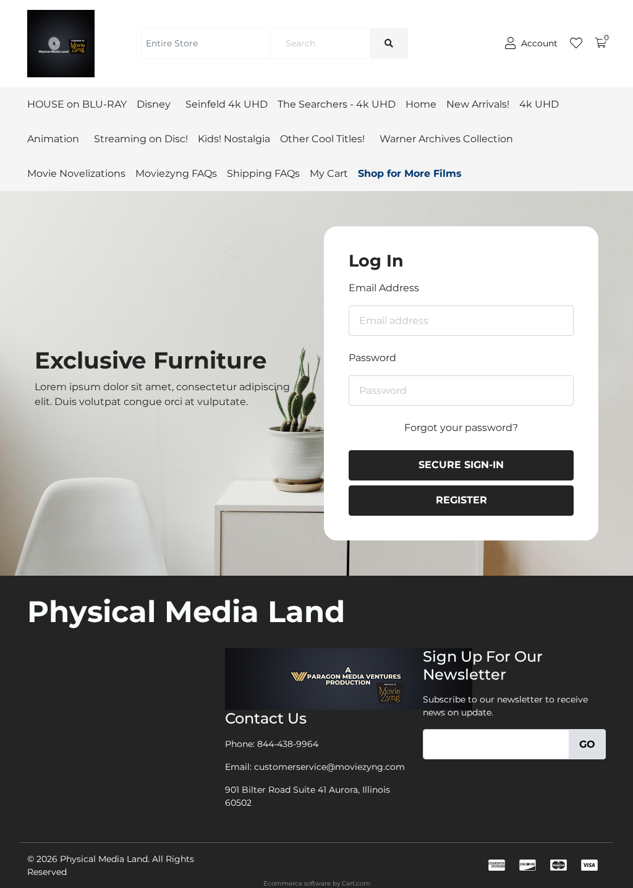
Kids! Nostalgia (234, 139)
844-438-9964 (287, 743)
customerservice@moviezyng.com (329, 766)
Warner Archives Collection (446, 139)
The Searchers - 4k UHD (337, 104)
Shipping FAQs (263, 173)
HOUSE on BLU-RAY (77, 104)
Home (421, 104)
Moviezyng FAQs (176, 173)
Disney (154, 104)
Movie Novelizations (76, 173)
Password (372, 358)
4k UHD (539, 104)
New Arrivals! (477, 104)
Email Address (384, 288)
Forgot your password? (461, 427)
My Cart (329, 173)
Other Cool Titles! (322, 139)
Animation (53, 139)
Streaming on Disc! (141, 139)
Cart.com (356, 883)
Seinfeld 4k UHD (226, 104)
